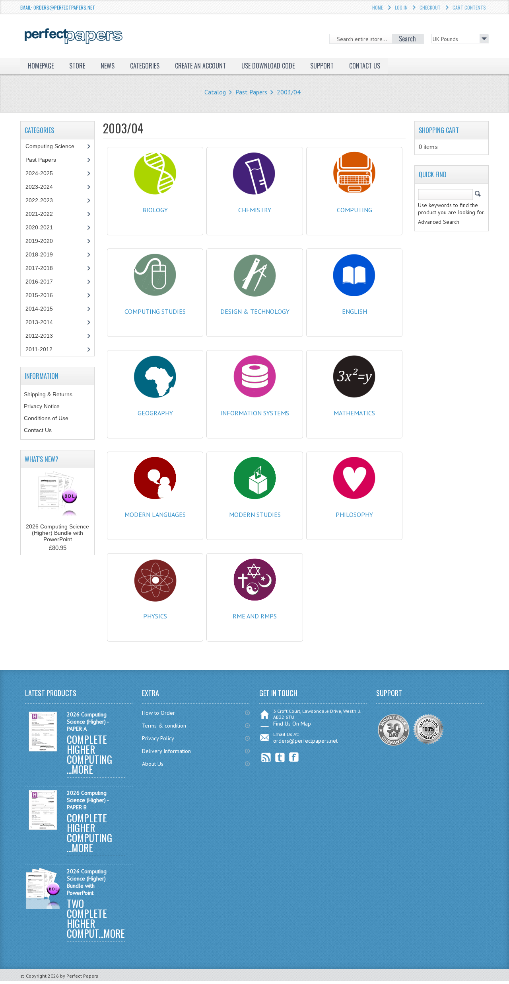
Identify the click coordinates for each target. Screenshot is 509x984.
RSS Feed (266, 757)
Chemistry (254, 210)
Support (322, 65)
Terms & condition (164, 725)
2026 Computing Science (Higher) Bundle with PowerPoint (57, 532)
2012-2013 (39, 336)
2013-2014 (39, 322)
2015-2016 (39, 295)
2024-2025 (39, 173)
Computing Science (49, 146)
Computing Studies (155, 311)
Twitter (280, 757)
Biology (155, 210)
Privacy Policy (158, 738)
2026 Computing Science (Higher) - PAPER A (88, 721)
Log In (401, 7)
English (354, 311)
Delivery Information (166, 751)
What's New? (41, 459)
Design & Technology (254, 311)
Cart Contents (469, 7)
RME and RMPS (255, 616)
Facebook (294, 757)
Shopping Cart (439, 130)
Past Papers (251, 92)
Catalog (215, 92)
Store (77, 65)
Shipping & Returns (48, 394)
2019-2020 (39, 241)
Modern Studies (255, 514)
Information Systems (254, 413)
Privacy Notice (42, 406)
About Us (152, 763)
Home (377, 7)
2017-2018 (39, 268)
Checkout (430, 7)
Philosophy (354, 514)
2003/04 (289, 92)
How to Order (158, 712)
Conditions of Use (46, 418)
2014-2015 (39, 308)
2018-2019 (39, 254)
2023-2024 (39, 187)
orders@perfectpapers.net (305, 740)
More (82, 769)
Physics (155, 616)
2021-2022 (39, 214)
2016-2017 (39, 281)
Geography (155, 413)
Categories (144, 65)
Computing (354, 210)
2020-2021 (39, 227)
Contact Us (38, 430)
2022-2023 (39, 200)
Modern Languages (155, 514)
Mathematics (354, 413)
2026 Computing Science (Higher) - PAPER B (88, 800)
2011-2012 (38, 349)
